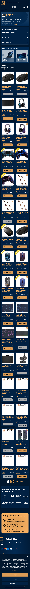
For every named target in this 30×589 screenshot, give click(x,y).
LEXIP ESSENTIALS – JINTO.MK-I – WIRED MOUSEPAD (21, 392)
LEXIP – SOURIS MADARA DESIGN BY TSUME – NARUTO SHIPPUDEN (21, 265)
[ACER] (18, 496)
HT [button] (17, 7)
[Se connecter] (24, 7)
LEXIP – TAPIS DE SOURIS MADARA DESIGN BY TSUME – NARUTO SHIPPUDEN (21, 316)
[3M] (11, 496)
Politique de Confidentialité (19, 587)
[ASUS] (18, 502)
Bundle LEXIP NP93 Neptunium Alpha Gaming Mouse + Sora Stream (21, 86)
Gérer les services (14, 570)
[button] (27, 556)
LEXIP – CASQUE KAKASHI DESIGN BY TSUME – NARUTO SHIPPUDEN (21, 112)
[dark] (27, 7)
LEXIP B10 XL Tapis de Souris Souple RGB (22, 340)
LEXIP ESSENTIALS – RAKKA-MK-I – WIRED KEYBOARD (21, 417)
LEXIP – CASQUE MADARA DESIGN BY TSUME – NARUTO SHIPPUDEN (7, 137)
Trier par (2, 68)
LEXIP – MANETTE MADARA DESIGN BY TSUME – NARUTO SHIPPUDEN (21, 163)
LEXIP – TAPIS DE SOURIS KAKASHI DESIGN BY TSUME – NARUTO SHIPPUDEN (7, 316)
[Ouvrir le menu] (2, 7)
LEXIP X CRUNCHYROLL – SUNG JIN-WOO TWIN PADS (22, 468)
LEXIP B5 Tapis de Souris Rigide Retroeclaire (6, 367)
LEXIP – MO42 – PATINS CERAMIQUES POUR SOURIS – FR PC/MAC (8, 214)
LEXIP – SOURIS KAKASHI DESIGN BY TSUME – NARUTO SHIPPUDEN (7, 265)
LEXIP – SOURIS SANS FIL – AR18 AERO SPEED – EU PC (7, 290)
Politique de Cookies (9, 587)
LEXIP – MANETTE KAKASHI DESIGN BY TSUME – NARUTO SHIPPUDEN (7, 163)
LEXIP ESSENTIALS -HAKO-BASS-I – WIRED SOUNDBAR (7, 443)
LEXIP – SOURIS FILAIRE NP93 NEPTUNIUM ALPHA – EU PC (21, 239)
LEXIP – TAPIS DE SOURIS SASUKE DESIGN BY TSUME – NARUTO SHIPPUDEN (7, 341)
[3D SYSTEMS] (5, 496)
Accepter (15, 574)
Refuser (15, 579)
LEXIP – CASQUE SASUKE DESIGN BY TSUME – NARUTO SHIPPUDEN (21, 137)
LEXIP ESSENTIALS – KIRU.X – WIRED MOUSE (8, 417)
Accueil (2, 10)
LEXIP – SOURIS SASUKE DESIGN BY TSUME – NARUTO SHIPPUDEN (21, 290)
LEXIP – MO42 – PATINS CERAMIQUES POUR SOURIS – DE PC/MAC (22, 188)
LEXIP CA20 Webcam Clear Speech (21, 366)
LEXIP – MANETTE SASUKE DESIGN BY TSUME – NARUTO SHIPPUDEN (7, 188)
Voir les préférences (15, 583)
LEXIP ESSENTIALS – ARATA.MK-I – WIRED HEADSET (7, 392)
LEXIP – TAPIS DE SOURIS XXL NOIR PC (7, 111)
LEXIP (3, 90)
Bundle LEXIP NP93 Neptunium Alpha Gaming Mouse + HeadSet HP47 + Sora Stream (7, 86)
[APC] (5, 502)
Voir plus (15, 24)
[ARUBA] (11, 502)
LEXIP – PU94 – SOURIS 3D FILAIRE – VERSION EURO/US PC (8, 239)
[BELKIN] (25, 502)
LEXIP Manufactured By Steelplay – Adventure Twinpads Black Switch (21, 443)
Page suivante (19, 481)
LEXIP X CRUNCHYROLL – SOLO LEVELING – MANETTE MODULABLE (8, 468)
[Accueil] (3, 3)
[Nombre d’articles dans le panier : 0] (20, 7)
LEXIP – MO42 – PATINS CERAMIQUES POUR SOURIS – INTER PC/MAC (22, 214)
